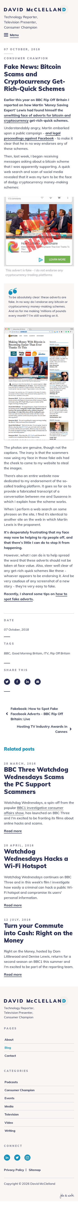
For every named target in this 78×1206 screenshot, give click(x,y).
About (9, 1039)
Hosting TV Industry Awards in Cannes (42, 729)
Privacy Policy (14, 1170)
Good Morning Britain (27, 653)
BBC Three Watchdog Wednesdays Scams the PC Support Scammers (36, 780)
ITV (46, 653)
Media (9, 1106)
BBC (7, 653)
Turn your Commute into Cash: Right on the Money (38, 933)
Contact (10, 1056)
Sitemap (35, 1170)
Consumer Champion (26, 58)
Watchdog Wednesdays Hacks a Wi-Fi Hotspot (36, 858)
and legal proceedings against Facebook (32, 135)
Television (12, 1114)
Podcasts (11, 1082)
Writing (10, 1131)
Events (9, 1098)
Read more (13, 831)
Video (9, 1122)
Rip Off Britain (60, 653)
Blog (8, 1047)
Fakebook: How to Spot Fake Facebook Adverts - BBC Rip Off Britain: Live (37, 713)
